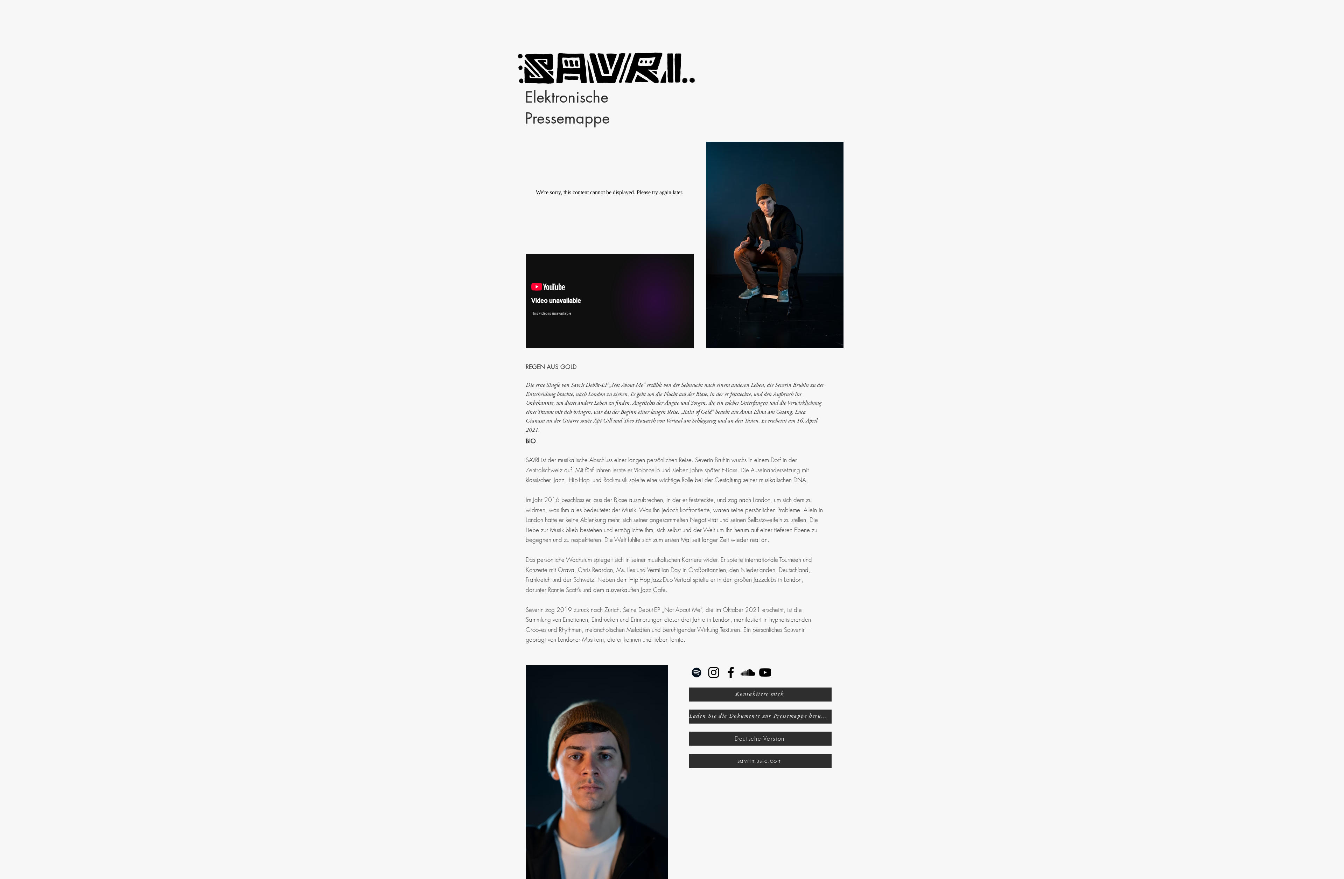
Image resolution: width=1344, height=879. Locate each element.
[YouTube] (765, 672)
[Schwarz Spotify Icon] (696, 672)
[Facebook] (730, 672)
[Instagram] (713, 672)
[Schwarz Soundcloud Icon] (748, 672)
